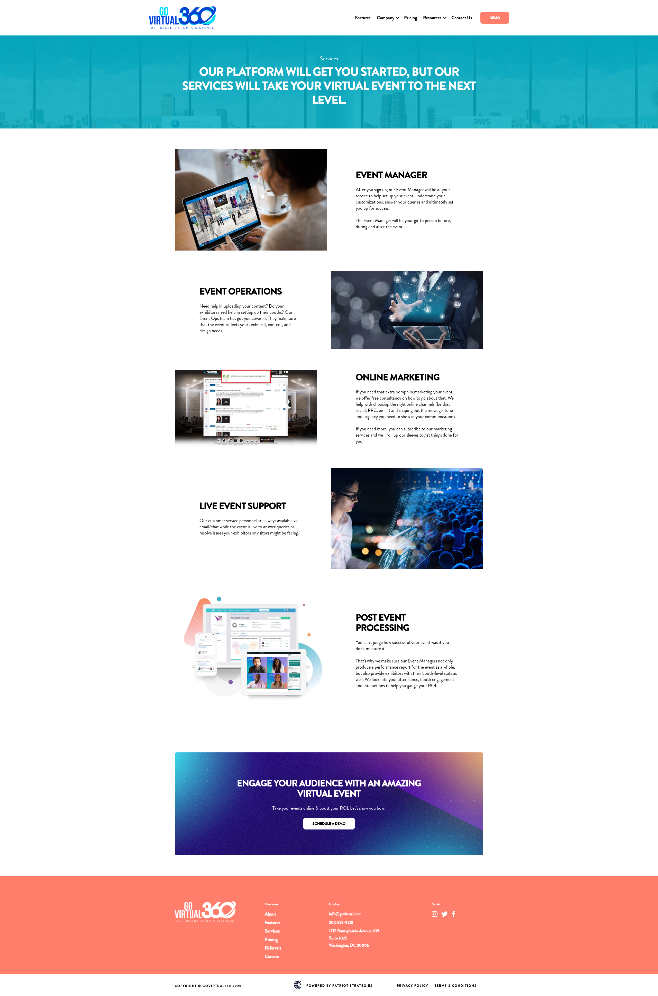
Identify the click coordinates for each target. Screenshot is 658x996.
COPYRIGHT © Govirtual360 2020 (208, 986)
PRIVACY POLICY (412, 985)
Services (272, 931)
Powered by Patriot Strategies (339, 985)
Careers (272, 956)
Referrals (273, 948)
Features (363, 17)
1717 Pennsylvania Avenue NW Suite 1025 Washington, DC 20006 (354, 938)
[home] (182, 17)
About (270, 914)
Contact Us (461, 17)
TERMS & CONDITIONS (456, 985)
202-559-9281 (341, 922)
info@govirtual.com (345, 914)
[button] (387, 17)
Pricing (410, 17)
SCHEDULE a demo (329, 823)
